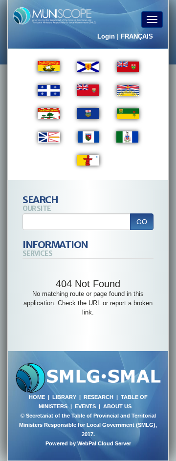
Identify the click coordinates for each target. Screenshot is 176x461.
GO (141, 222)
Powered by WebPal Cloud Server (88, 443)
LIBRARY (64, 397)
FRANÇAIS (137, 36)
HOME (37, 397)
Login (106, 36)
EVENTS (85, 406)
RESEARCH (98, 397)
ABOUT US (117, 406)
